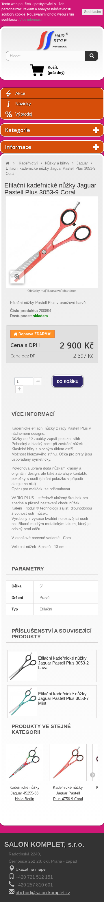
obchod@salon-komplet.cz (43, 892)
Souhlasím (92, 12)
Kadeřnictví (28, 163)
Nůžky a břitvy (57, 163)
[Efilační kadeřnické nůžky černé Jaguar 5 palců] (22, 666)
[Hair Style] (52, 39)
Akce (20, 93)
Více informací (30, 20)
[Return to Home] (7, 163)
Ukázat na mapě (31, 869)
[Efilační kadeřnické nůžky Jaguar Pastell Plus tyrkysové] (22, 701)
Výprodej (23, 114)
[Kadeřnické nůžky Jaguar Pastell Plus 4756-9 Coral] (68, 762)
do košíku (67, 381)
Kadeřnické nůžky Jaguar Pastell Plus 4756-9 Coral (68, 793)
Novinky (23, 103)
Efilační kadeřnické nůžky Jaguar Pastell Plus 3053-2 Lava (63, 663)
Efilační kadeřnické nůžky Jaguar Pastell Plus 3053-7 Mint (63, 698)
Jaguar (82, 163)
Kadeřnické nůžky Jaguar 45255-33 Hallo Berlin (25, 793)
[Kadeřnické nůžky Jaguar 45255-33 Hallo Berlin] (24, 762)
